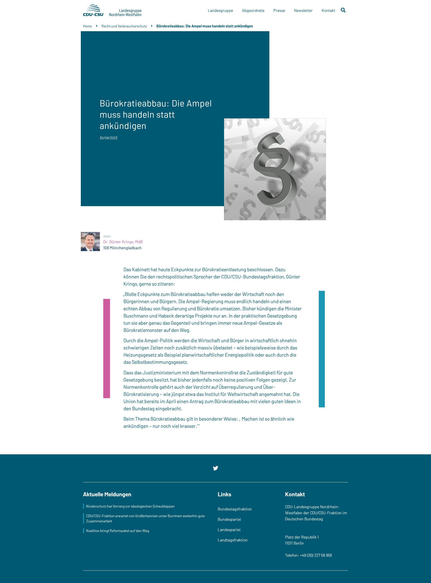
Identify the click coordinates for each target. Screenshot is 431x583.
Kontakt (328, 10)
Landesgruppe (220, 10)
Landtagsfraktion (233, 539)
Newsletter (303, 10)
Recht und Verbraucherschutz (124, 26)
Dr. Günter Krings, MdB (123, 241)
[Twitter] (215, 468)
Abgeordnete (253, 10)
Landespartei (229, 529)
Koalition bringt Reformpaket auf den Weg (117, 530)
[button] (343, 10)
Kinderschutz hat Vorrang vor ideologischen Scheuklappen (130, 506)
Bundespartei (229, 519)
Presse (279, 10)
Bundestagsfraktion (235, 508)
